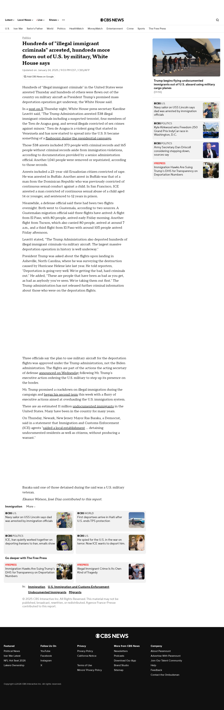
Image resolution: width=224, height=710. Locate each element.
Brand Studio (121, 665)
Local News (25, 20)
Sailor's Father (35, 28)
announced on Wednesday (59, 373)
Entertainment (115, 28)
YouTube (45, 651)
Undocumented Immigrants (47, 592)
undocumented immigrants (93, 406)
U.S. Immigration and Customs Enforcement (78, 587)
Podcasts (119, 656)
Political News (12, 651)
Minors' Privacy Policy (89, 670)
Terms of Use (84, 665)
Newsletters (121, 651)
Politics (61, 28)
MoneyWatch (95, 28)
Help (153, 665)
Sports (141, 28)
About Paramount (161, 651)
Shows (53, 20)
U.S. (7, 28)
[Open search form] (217, 19)
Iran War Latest (12, 656)
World (50, 28)
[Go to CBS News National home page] (112, 20)
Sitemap (118, 670)
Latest (9, 20)
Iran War (18, 28)
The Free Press (157, 28)
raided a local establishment (64, 428)
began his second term (61, 394)
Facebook (46, 656)
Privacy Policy (85, 651)
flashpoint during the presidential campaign (78, 138)
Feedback (156, 670)
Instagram (46, 660)
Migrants (75, 592)
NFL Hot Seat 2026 (15, 660)
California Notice (86, 656)
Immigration (36, 587)
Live (40, 20)
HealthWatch (76, 28)
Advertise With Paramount (166, 656)
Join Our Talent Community (166, 660)
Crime (130, 28)
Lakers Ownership (14, 665)
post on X (36, 109)
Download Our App (125, 660)
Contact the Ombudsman (165, 675)
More (30, 506)
